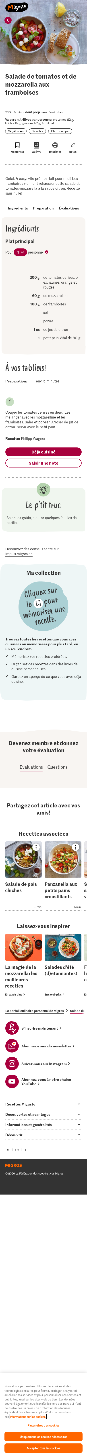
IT (25, 1150)
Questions (57, 767)
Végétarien (16, 131)
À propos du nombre (47, 252)
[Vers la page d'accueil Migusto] (16, 5)
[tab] (43, 1104)
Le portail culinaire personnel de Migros (34, 1010)
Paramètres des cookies (43, 1425)
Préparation (43, 207)
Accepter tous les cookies (43, 1448)
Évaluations (69, 207)
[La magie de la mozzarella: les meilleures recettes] (23, 965)
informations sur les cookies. (28, 1416)
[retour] (8, 20)
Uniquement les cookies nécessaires (43, 1437)
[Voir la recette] (23, 875)
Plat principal (60, 131)
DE (8, 1150)
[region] (43, 1414)
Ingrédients (18, 207)
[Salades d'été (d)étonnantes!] (63, 965)
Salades (37, 131)
